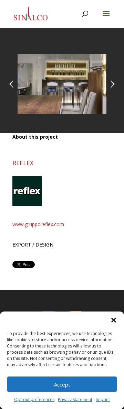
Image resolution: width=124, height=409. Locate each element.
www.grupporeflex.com (38, 224)
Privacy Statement (75, 399)
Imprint (103, 399)
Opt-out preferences (34, 399)
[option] (62, 84)
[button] (113, 320)
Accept (62, 384)
